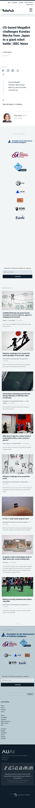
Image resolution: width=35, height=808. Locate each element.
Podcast (3, 710)
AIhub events (29, 4)
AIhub (4, 320)
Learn (2, 711)
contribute (14, 2)
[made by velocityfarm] (20, 795)
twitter (3, 735)
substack (3, 729)
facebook (4, 733)
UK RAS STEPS (17, 443)
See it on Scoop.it (8, 104)
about (9, 2)
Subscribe (18, 276)
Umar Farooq (6, 443)
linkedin (3, 731)
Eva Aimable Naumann (17, 401)
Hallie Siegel (8, 52)
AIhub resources (29, 2)
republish (21, 2)
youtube (3, 738)
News (2, 706)
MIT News (5, 562)
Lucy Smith (12, 320)
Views (2, 708)
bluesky (3, 737)
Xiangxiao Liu (6, 401)
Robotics (19, 104)
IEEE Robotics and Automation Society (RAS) (15, 358)
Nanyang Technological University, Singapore (15, 522)
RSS (2, 725)
